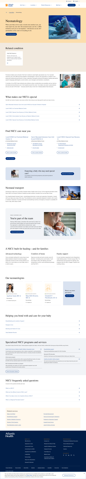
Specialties (11, 12)
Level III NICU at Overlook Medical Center (16, 108)
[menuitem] (68, 1)
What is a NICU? (10, 388)
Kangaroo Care (9, 324)
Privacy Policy (29, 475)
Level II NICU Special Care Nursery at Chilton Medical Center (21, 112)
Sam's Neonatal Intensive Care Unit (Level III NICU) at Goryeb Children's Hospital (26, 104)
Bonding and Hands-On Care (13, 328)
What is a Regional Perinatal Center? (15, 399)
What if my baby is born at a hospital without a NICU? (19, 396)
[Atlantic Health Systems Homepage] (10, 434)
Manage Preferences (69, 475)
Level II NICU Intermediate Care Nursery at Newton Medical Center (22, 116)
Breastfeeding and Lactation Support (15, 321)
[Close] (84, 473)
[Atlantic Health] (6, 12)
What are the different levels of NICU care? (16, 392)
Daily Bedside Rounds (11, 332)
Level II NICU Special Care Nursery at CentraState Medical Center (22, 120)
